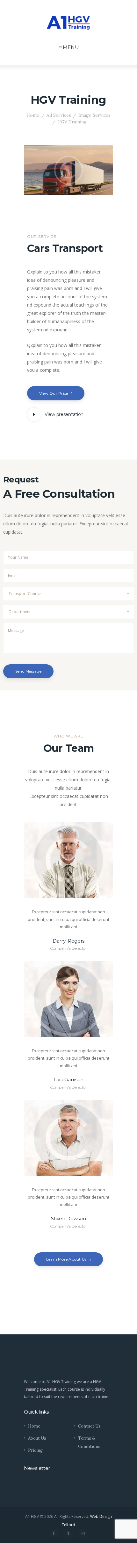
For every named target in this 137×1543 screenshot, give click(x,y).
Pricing (35, 1450)
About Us (37, 1438)
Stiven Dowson (68, 1218)
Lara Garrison (68, 1080)
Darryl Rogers (68, 941)
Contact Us (89, 1426)
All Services (59, 115)
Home (32, 115)
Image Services (94, 115)
